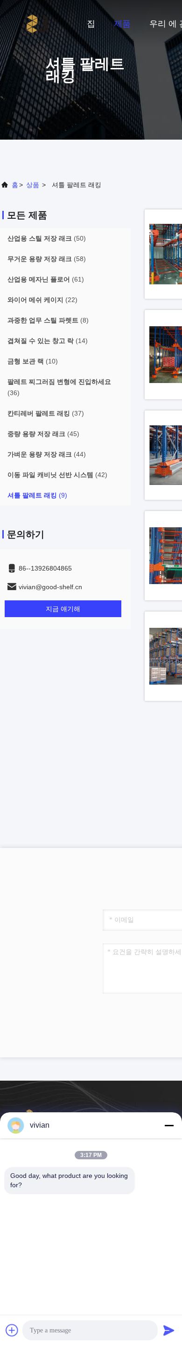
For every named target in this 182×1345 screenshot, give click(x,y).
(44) (46, 454)
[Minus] (169, 1125)
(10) (32, 361)
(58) (46, 258)
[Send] (168, 1330)
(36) (59, 387)
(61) (45, 279)
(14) (47, 340)
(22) (42, 299)
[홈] (37, 23)
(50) (46, 238)
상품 (32, 184)
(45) (43, 433)
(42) (57, 474)
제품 (122, 23)
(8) (48, 320)
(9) (37, 495)
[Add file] (12, 1330)
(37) (45, 413)
